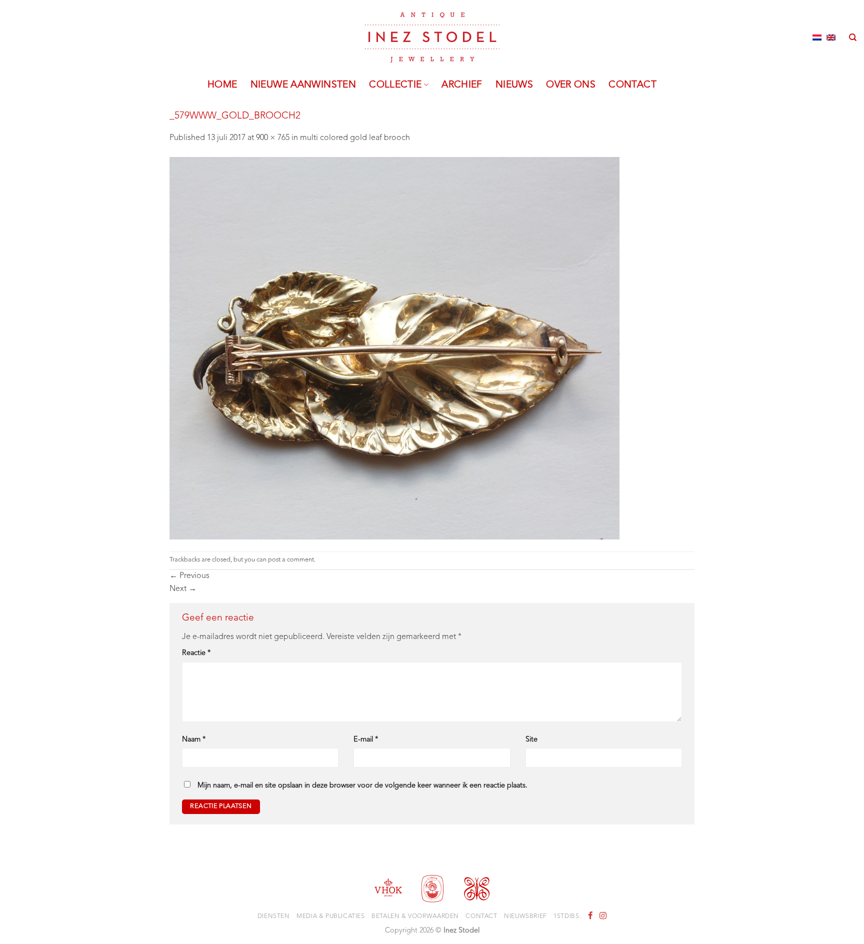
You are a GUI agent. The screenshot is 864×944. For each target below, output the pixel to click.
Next (183, 589)
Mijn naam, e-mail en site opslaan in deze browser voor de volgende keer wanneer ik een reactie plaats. (363, 786)
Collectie (395, 85)
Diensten (274, 917)
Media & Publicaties (330, 917)
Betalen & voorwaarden (415, 917)
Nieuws (514, 85)
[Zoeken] (852, 37)
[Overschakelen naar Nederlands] (817, 38)
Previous (190, 576)
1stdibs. (567, 917)
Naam (194, 740)
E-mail (366, 740)
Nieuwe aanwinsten (303, 85)
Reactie (196, 653)
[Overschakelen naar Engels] (831, 38)
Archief (462, 85)
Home (223, 85)
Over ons (571, 85)
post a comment (291, 559)
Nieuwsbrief (525, 917)
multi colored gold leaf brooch (355, 138)
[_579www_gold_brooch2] (395, 348)
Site (532, 740)
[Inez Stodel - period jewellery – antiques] (432, 37)
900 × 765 (273, 138)
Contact (632, 85)
